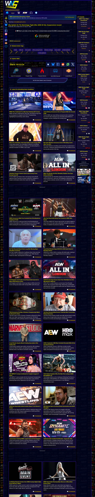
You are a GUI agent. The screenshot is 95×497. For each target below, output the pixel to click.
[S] (17, 22)
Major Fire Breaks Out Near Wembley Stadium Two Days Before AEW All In (58, 174)
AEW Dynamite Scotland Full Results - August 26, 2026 (57, 438)
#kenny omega (48, 50)
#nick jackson (42, 53)
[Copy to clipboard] (48, 64)
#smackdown (83, 26)
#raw (84, 39)
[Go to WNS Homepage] (12, 5)
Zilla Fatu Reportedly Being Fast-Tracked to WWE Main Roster (57, 219)
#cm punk (28, 50)
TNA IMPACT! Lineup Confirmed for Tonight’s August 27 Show (24, 374)
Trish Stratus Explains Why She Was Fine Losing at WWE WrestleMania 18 (58, 374)
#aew (15, 50)
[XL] (22, 22)
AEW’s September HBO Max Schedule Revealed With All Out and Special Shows (59, 343)
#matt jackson (66, 50)
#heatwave (84, 48)
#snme (83, 81)
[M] (18, 22)
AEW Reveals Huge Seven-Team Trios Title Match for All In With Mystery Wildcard (58, 280)
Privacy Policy (84, 167)
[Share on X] (73, 64)
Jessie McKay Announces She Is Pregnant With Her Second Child (59, 112)
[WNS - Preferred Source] (42, 36)
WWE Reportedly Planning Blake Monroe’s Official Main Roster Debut (58, 482)
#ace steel (57, 50)
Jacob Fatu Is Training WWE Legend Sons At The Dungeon (24, 438)
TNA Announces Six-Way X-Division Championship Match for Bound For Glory (24, 313)
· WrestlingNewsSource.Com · (12, 10)
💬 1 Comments (37, 257)
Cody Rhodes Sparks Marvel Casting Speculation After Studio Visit (23, 343)
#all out (21, 50)
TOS (80, 167)
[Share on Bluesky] (53, 64)
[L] (20, 22)
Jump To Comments (16, 76)
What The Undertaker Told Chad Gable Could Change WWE (25, 142)
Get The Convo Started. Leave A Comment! (42, 80)
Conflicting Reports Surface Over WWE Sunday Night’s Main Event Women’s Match (25, 482)
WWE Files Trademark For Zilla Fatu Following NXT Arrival (24, 111)
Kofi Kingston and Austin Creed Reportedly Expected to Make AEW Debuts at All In (24, 280)
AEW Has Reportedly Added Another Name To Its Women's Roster (24, 407)
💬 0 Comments (37, 119)
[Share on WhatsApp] (68, 64)
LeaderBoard (69, 76)
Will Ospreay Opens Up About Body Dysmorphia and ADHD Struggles (59, 407)
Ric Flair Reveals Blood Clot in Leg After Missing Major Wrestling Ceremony (23, 249)
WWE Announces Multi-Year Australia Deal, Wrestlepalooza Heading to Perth (24, 219)
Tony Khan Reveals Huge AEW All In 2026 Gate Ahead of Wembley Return (58, 249)
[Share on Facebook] (58, 64)
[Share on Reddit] (63, 64)
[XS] (15, 22)
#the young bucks (37, 50)
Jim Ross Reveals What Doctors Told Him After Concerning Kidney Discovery (59, 313)
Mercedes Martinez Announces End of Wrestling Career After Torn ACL (58, 143)
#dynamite (84, 59)
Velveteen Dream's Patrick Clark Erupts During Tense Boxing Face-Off (23, 174)
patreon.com (17, 41)
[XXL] (24, 22)
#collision (84, 70)
